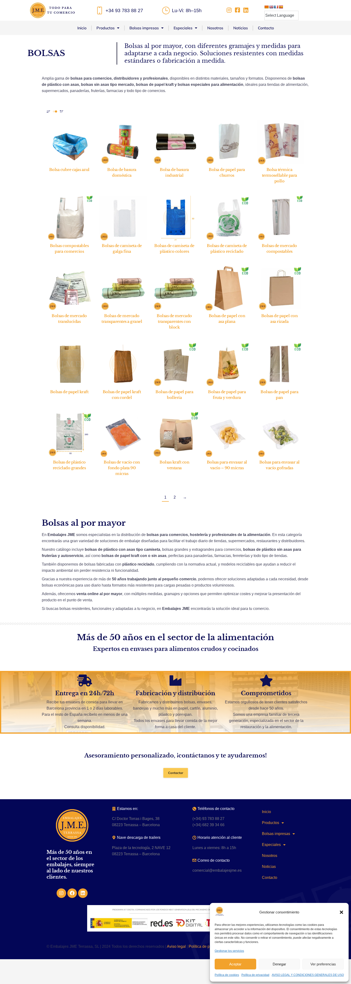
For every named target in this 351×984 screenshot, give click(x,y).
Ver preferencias (323, 964)
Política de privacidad (255, 975)
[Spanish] (281, 7)
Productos (105, 28)
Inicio (81, 28)
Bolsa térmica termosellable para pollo (279, 175)
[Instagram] (61, 893)
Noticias (240, 28)
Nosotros (215, 28)
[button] (341, 912)
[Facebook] (72, 893)
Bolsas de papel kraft (69, 391)
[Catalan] (266, 7)
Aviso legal (176, 946)
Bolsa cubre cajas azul (69, 169)
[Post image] (70, 142)
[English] (271, 7)
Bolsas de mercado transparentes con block (174, 321)
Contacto (266, 28)
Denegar (279, 964)
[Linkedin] (83, 893)
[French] (276, 7)
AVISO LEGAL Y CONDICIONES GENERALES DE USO (308, 975)
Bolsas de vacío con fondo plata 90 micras (122, 468)
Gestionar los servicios (229, 951)
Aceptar (235, 964)
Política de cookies (227, 975)
